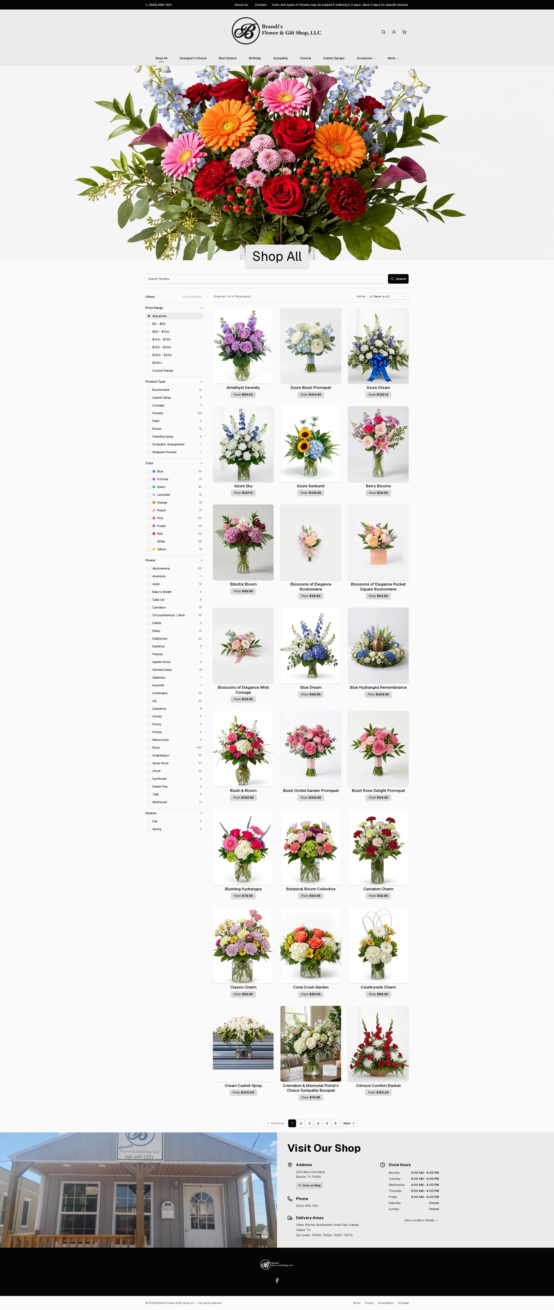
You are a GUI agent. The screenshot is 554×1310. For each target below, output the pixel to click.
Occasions (364, 58)
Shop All (161, 58)
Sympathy (280, 58)
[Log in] (394, 32)
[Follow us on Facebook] (277, 1280)
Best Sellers (228, 58)
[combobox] (388, 296)
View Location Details (419, 1220)
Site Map (403, 1303)
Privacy (369, 1303)
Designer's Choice (193, 58)
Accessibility (385, 1303)
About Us (241, 5)
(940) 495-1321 (160, 5)
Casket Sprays (334, 58)
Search (401, 279)
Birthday (255, 58)
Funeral (305, 58)
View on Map (311, 1185)
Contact (261, 5)
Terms (356, 1303)
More (391, 58)
